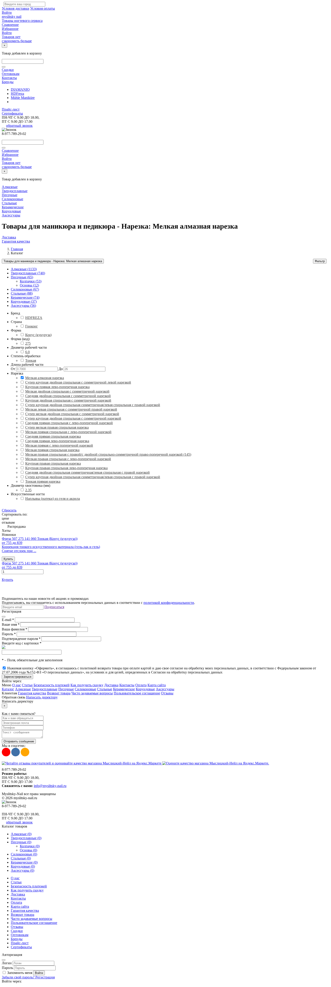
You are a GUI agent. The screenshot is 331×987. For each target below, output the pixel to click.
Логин (7, 963)
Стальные (9, 203)
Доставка (9, 237)
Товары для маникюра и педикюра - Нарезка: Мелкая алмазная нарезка (53, 261)
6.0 (27, 352)
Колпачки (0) (30, 846)
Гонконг (31, 326)
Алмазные (10, 187)
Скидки (8, 70)
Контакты (9, 78)
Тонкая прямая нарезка (42, 481)
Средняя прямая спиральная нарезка (53, 436)
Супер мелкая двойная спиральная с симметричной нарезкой (72, 414)
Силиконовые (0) (24, 854)
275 (28, 343)
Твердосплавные (14, 191)
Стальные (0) (21, 858)
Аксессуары (11, 215)
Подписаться (54, 607)
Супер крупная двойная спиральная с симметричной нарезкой (73, 418)
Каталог (8, 689)
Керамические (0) (24, 862)
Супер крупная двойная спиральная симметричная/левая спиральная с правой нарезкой (92, 405)
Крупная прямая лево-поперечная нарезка (57, 387)
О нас (16, 685)
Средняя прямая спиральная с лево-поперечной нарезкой (69, 423)
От (13, 369)
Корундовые (11, 211)
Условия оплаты (42, 8)
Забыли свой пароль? (18, 977)
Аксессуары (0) (22, 870)
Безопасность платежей (52, 685)
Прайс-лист (11, 109)
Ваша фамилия (14, 629)
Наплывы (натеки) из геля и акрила (52, 498)
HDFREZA (33, 318)
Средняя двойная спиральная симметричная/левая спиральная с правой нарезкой (87, 472)
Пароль (9, 634)
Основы (29, 285)
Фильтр (320, 261)
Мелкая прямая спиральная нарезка (52, 450)
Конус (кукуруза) (38, 335)
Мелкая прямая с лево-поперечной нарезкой (59, 445)
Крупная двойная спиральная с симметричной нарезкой (68, 400)
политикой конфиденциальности (168, 603)
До (61, 369)
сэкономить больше (17, 41)
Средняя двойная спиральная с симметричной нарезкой (68, 396)
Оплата (141, 685)
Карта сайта (156, 685)
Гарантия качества (16, 241)
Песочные (9, 195)
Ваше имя (11, 624)
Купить (8, 559)
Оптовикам (10, 74)
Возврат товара (58, 693)
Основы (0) (28, 850)
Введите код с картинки (21, 643)
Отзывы (167, 693)
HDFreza (17, 94)
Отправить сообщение (19, 741)
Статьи (27, 685)
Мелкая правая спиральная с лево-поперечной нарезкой (68, 459)
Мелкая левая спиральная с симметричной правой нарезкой (71, 409)
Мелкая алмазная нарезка (44, 378)
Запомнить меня (19, 973)
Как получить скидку (86, 685)
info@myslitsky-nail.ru (50, 786)
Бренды (8, 82)
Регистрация (45, 977)
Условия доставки (15, 8)
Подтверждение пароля (21, 639)
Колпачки (30, 281)
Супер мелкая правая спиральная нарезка (57, 427)
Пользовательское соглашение (137, 693)
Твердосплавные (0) (26, 838)
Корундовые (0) (23, 866)
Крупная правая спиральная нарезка (53, 463)
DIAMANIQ (20, 89)
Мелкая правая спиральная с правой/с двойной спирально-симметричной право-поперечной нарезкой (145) (108, 454)
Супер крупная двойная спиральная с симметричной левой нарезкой (78, 382)
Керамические (13, 207)
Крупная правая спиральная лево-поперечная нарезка (66, 468)
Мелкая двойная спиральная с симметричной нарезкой (67, 391)
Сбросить (9, 510)
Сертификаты (12, 113)
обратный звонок (19, 125)
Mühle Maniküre (23, 98)
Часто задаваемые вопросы (92, 693)
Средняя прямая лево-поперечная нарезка (57, 441)
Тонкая (30, 360)
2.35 (28, 490)
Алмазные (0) (21, 834)
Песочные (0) (21, 842)
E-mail (8, 620)
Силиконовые (12, 199)
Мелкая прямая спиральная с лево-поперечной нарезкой (68, 432)
